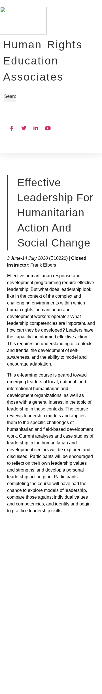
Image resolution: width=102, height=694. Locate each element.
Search (11, 96)
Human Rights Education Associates (42, 61)
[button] (45, 117)
